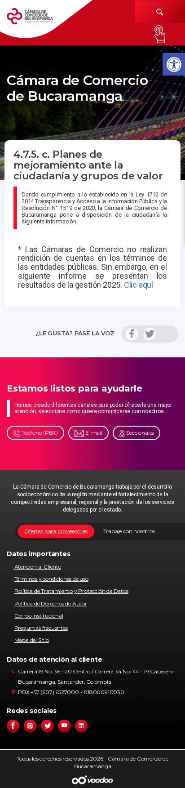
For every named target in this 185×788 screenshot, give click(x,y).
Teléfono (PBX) (39, 432)
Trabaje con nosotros (129, 531)
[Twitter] (150, 334)
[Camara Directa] (37, 19)
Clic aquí (138, 284)
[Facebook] (132, 334)
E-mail (93, 432)
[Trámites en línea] (160, 34)
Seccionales (139, 432)
